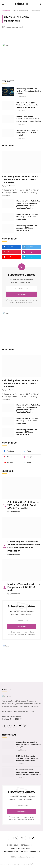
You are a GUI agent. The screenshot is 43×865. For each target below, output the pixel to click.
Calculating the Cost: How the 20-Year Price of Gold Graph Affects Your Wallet (20, 179)
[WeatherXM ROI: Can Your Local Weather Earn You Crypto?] (8, 133)
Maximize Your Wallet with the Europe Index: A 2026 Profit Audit (27, 216)
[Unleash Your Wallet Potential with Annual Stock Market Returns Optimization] (8, 119)
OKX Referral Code (11, 851)
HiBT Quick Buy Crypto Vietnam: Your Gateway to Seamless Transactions (27, 104)
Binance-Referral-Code (24, 845)
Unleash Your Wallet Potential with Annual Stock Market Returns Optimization (28, 118)
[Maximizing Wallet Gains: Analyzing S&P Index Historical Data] (8, 228)
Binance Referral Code (20, 848)
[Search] (39, 3)
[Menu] (3, 3)
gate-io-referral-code (30, 851)
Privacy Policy (20, 302)
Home (9, 845)
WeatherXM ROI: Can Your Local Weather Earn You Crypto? (27, 132)
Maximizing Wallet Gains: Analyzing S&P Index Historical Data (26, 227)
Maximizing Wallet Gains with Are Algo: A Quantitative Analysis (28, 90)
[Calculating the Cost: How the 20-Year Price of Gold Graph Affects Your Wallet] (21, 162)
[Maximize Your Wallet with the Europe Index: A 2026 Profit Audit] (8, 217)
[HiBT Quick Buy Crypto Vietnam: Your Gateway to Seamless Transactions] (8, 105)
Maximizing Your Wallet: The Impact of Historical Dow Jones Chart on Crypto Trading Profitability (28, 204)
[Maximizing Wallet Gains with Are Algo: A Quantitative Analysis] (8, 91)
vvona (31, 857)
